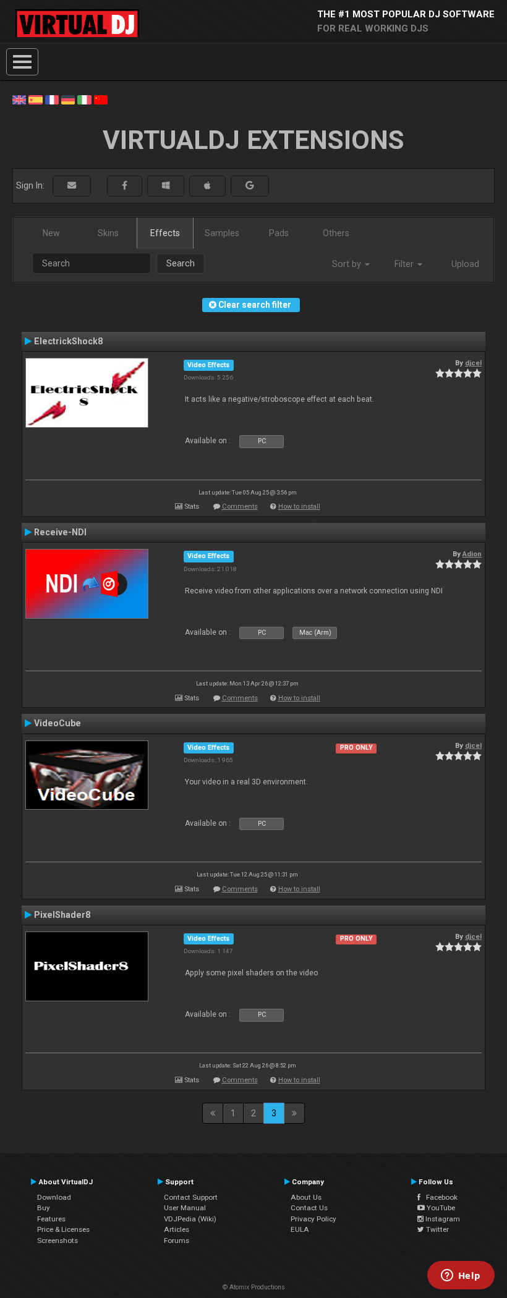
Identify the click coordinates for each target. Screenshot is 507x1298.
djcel (473, 362)
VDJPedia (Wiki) (190, 1219)
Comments (240, 507)
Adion (472, 553)
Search (180, 263)
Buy (43, 1207)
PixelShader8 (62, 915)
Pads (279, 233)
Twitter (436, 1229)
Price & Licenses (63, 1229)
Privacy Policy (313, 1219)
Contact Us (309, 1207)
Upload (465, 264)
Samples (222, 233)
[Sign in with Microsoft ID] (165, 186)
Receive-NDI (60, 532)
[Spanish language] (35, 99)
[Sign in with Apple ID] (207, 186)
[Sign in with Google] (250, 186)
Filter (405, 264)
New (51, 233)
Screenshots (57, 1240)
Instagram (442, 1219)
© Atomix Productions (254, 1287)
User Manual (185, 1207)
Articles (176, 1229)
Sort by (348, 264)
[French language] (52, 99)
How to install (299, 507)
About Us (306, 1197)
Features (51, 1219)
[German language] (68, 99)
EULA (300, 1229)
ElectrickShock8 (68, 341)
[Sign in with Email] (72, 186)
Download (54, 1197)
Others (336, 233)
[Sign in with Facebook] (124, 186)
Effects (165, 233)
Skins (108, 233)
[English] (19, 99)
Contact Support (191, 1197)
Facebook (439, 1197)
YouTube (440, 1207)
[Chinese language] (101, 99)
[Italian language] (84, 99)
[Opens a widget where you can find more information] (461, 1276)
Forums (176, 1240)
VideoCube (57, 723)
